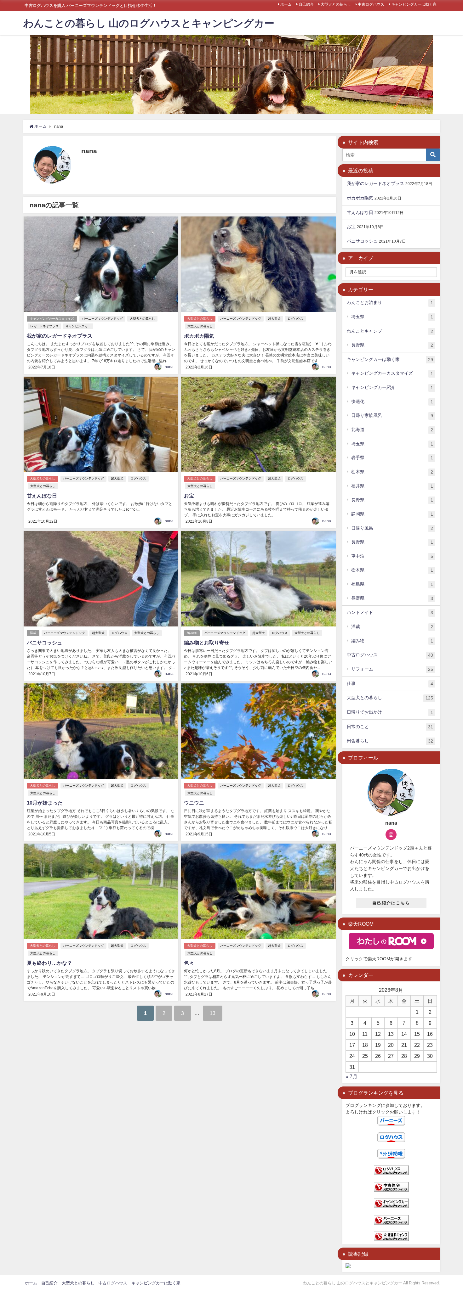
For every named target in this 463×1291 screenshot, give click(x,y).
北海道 (392, 429)
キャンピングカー (78, 326)
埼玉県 (392, 316)
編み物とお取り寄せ (206, 642)
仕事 (390, 683)
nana (169, 367)
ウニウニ (194, 802)
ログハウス (295, 318)
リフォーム (392, 669)
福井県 (392, 486)
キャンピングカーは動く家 (414, 4)
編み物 (192, 632)
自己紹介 (306, 4)
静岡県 (392, 514)
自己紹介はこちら (391, 903)
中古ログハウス (371, 4)
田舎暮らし (390, 740)
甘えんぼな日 (42, 495)
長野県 (392, 345)
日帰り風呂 (392, 528)
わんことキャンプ (390, 331)
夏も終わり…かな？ (49, 962)
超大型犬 (274, 318)
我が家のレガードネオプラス (59, 335)
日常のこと (390, 726)
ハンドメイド (390, 612)
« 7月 (351, 1076)
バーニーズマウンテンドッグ (102, 318)
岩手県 (392, 457)
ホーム (286, 4)
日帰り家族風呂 (392, 415)
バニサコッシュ (44, 642)
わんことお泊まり (390, 302)
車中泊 (392, 556)
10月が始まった (45, 802)
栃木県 (392, 471)
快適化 (392, 401)
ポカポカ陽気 (199, 335)
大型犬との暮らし (336, 4)
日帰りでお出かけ (390, 712)
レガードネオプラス (44, 326)
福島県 (392, 584)
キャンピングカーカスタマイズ (52, 318)
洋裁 (33, 632)
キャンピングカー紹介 (392, 387)
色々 (189, 962)
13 (212, 1013)
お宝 (189, 495)
